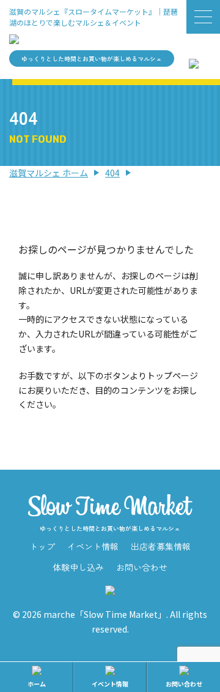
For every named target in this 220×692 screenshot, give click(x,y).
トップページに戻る (110, 441)
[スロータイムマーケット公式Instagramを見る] (110, 588)
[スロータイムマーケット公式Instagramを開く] (194, 61)
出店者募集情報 (161, 546)
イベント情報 (93, 546)
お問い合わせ (141, 567)
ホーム (37, 683)
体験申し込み (78, 567)
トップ (42, 546)
